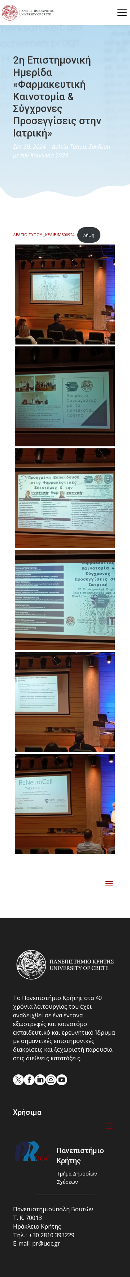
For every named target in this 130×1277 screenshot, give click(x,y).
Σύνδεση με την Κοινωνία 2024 (61, 151)
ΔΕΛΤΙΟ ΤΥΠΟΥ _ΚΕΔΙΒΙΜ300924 (43, 235)
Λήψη (88, 235)
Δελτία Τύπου (69, 147)
